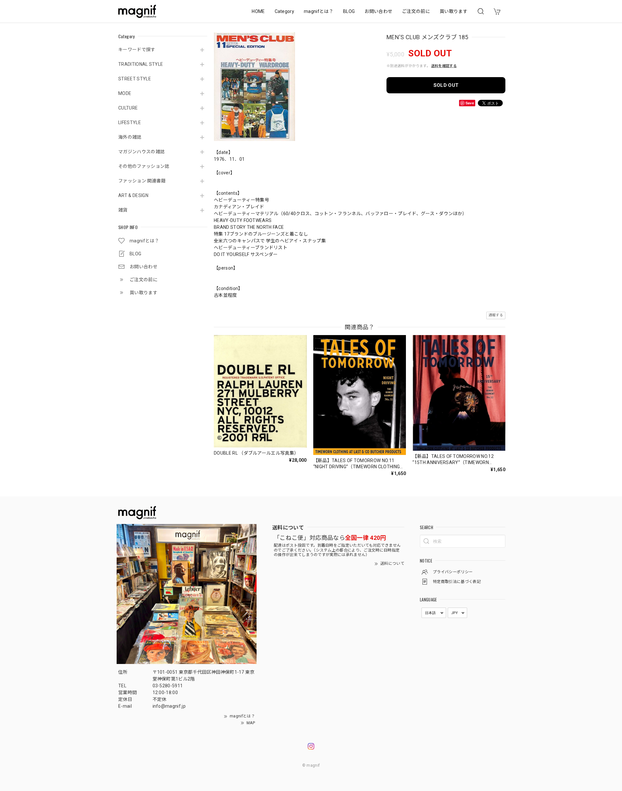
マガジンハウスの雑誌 (141, 151)
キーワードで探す (137, 49)
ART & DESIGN (133, 195)
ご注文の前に (416, 11)
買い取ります (453, 11)
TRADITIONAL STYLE (140, 64)
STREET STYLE (134, 78)
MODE (124, 93)
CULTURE (128, 108)
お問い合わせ (378, 11)
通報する (496, 315)
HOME (258, 11)
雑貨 (123, 210)
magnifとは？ (318, 11)
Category (284, 11)
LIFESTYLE (129, 122)
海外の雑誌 (130, 137)
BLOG (349, 11)
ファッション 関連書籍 (142, 180)
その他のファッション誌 (143, 166)
